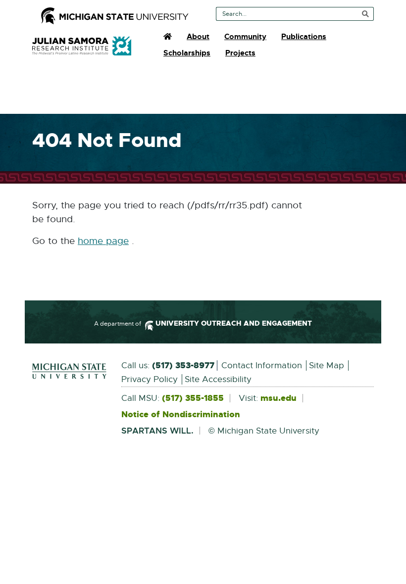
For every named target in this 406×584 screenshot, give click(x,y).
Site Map (326, 365)
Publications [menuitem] (303, 37)
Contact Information (261, 365)
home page (103, 241)
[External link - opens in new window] (69, 371)
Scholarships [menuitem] (186, 53)
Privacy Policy (149, 379)
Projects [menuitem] (240, 53)
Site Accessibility (218, 379)
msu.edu (278, 398)
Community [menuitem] (245, 37)
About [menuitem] (198, 37)
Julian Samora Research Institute (81, 46)
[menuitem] (167, 37)
